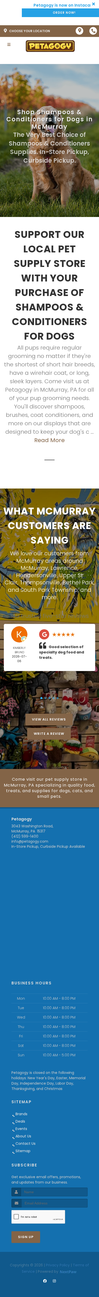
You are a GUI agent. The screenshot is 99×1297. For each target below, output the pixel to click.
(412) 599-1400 (24, 836)
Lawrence (64, 568)
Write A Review (49, 733)
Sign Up (26, 1237)
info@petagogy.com (29, 841)
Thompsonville (40, 582)
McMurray (34, 568)
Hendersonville (36, 575)
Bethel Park (78, 582)
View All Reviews (49, 719)
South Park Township (49, 590)
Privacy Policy (58, 1265)
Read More (49, 440)
